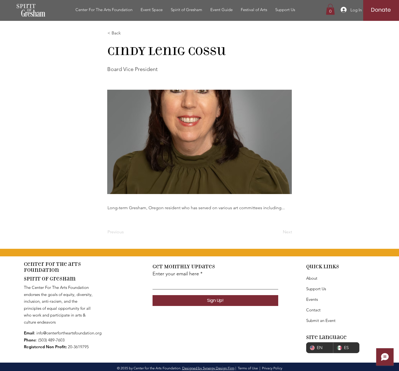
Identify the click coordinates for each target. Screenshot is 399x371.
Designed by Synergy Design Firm (208, 368)
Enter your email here (176, 273)
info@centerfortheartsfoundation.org (69, 332)
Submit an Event (320, 320)
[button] (104, 9)
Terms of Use (248, 368)
